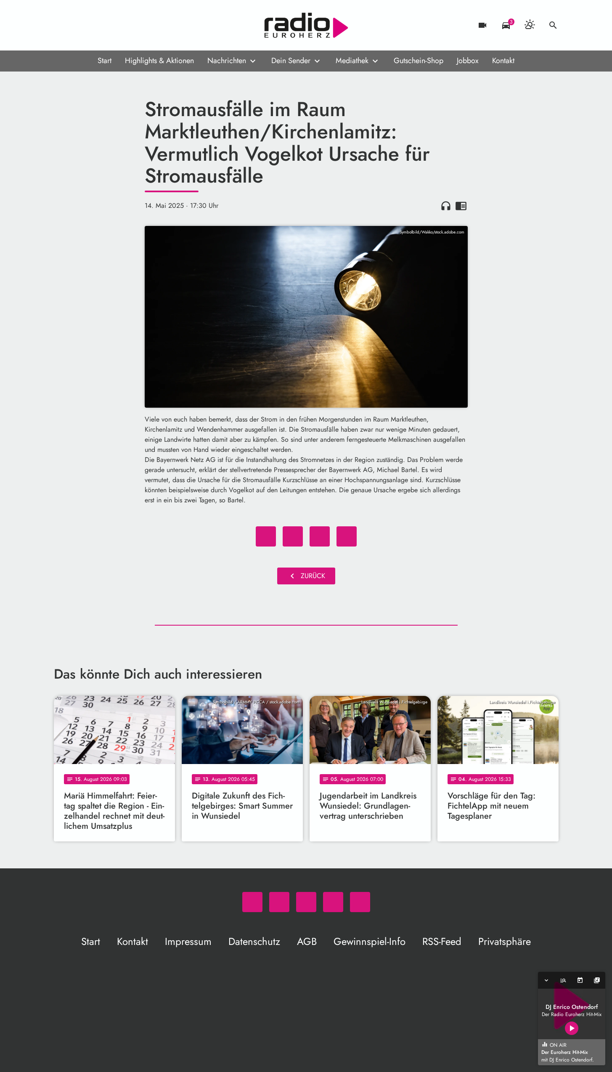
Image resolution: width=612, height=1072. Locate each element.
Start (104, 60)
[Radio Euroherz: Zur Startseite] (306, 25)
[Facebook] (79, 25)
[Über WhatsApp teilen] (320, 536)
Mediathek (352, 60)
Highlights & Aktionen (159, 60)
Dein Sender (290, 60)
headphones (446, 206)
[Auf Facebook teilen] (266, 536)
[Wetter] (530, 25)
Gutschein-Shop (418, 60)
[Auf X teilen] (293, 536)
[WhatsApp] (62, 25)
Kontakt (503, 60)
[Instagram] (95, 25)
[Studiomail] (112, 25)
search (553, 25)
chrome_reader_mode (461, 206)
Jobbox (468, 60)
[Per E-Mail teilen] (346, 536)
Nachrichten (226, 60)
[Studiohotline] (129, 25)
